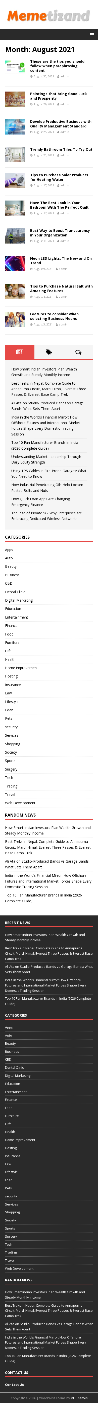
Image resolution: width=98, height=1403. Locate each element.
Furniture (12, 642)
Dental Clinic (15, 591)
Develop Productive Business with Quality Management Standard (60, 123)
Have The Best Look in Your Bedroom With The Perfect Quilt (59, 205)
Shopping (12, 743)
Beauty (11, 566)
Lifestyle (12, 701)
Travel (10, 794)
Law (8, 693)
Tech (9, 777)
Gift (8, 650)
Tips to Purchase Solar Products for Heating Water (59, 177)
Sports (10, 760)
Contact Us (14, 1384)
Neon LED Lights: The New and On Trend (61, 260)
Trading (11, 786)
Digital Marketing (19, 600)
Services (11, 735)
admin (65, 76)
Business (12, 575)
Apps (9, 549)
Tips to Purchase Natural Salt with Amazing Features (61, 288)
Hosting (11, 676)
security (11, 727)
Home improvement (21, 667)
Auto (9, 558)
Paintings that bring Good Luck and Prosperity (58, 96)
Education (13, 608)
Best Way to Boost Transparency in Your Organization (60, 232)
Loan (9, 710)
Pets (8, 718)
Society (11, 752)
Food (9, 634)
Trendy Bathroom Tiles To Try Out (61, 149)
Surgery (11, 769)
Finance (11, 625)
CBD (9, 583)
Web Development (20, 802)
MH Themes (79, 1398)
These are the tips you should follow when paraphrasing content (57, 66)
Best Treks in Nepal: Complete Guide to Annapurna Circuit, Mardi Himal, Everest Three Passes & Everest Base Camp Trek (48, 389)
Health (10, 659)
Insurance (13, 684)
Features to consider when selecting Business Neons (54, 316)
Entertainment (16, 617)
